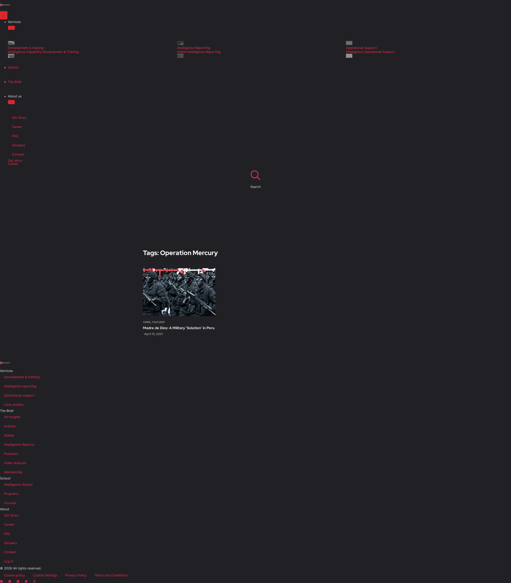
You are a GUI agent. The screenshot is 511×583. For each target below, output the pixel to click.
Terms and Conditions (111, 575)
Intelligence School (18, 484)
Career (17, 127)
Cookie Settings (45, 575)
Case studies (13, 405)
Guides (9, 435)
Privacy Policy (75, 575)
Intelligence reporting (20, 386)
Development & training (22, 377)
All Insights (12, 417)
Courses (10, 503)
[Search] (255, 175)
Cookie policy (14, 575)
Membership (13, 472)
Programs (11, 494)
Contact (18, 154)
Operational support (19, 395)
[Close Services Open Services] (11, 28)
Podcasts (11, 454)
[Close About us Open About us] (11, 102)
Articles (10, 426)
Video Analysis (15, 463)
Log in (8, 561)
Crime (147, 322)
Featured (158, 322)
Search (255, 187)
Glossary (18, 145)
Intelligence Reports (19, 444)
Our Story (19, 118)
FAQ (15, 136)
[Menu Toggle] (3, 15)
